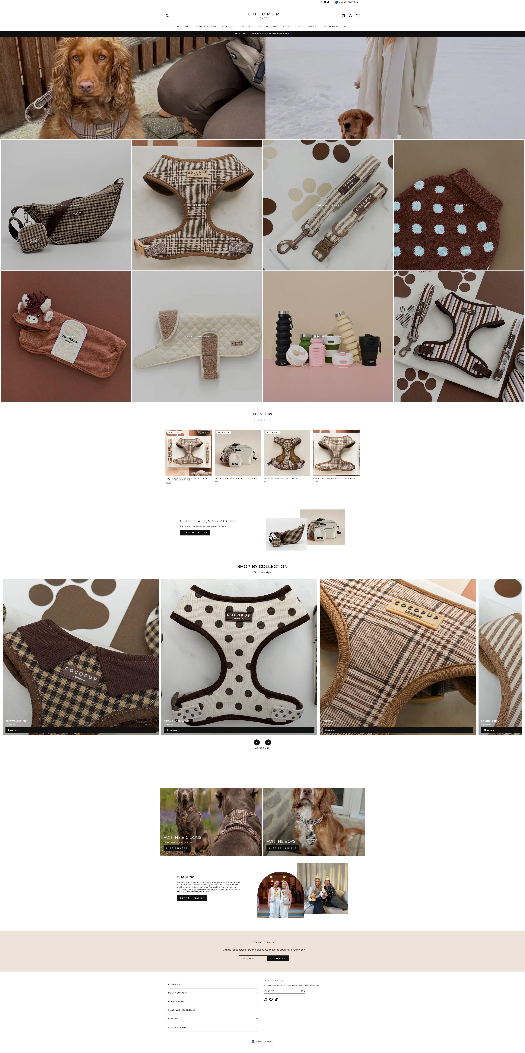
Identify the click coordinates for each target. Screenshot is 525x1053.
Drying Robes (282, 26)
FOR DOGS (229, 26)
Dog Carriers (330, 26)
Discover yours (195, 532)
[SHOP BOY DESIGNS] (314, 822)
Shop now (13, 730)
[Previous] (257, 742)
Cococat (263, 26)
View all (262, 420)
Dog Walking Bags (205, 26)
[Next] (268, 742)
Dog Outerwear (306, 26)
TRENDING (182, 26)
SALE (345, 26)
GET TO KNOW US (192, 898)
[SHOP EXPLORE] (211, 822)
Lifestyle (246, 26)
